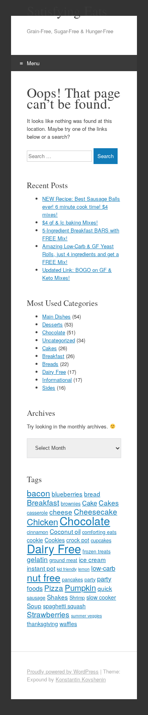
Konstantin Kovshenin (81, 679)
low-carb (103, 568)
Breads (50, 364)
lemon (84, 569)
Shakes (57, 596)
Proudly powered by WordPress (63, 671)
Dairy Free (54, 371)
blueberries (67, 493)
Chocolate (53, 332)
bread (92, 493)
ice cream (92, 559)
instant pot (41, 568)
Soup (34, 605)
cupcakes (101, 540)
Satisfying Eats (67, 10)
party (90, 579)
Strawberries (48, 614)
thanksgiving (42, 624)
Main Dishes (56, 316)
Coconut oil (65, 531)
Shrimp (77, 597)
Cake (89, 502)
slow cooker (101, 597)
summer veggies (86, 616)
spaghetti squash (64, 606)
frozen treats (96, 551)
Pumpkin (80, 587)
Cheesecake (95, 511)
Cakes (49, 348)
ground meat (63, 560)
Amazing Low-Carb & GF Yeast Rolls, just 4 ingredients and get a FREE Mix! (80, 254)
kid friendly (67, 569)
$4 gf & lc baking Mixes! (70, 222)
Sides (48, 387)
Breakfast (53, 356)
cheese (60, 512)
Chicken (42, 521)
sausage (36, 597)
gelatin (37, 559)
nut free (43, 577)
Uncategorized (58, 340)
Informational (57, 379)
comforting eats (99, 532)
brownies (71, 503)
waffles (68, 624)
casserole (37, 512)
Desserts (52, 324)
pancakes (72, 579)
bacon (38, 493)
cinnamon (37, 532)
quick (104, 588)
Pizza (53, 587)
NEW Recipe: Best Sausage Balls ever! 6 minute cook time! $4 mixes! (81, 206)
